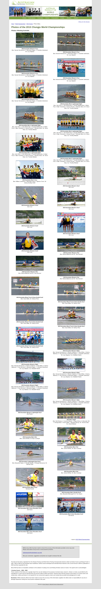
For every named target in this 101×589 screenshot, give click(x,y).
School (47, 18)
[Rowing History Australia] (22, 5)
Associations (55, 18)
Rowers (76, 18)
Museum (69, 18)
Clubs (62, 18)
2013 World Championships (83, 539)
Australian (40, 18)
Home (24, 18)
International (32, 18)
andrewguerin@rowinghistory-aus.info (32, 552)
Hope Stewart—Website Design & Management (53, 584)
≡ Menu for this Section (84, 22)
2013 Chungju (30, 23)
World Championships (20, 23)
